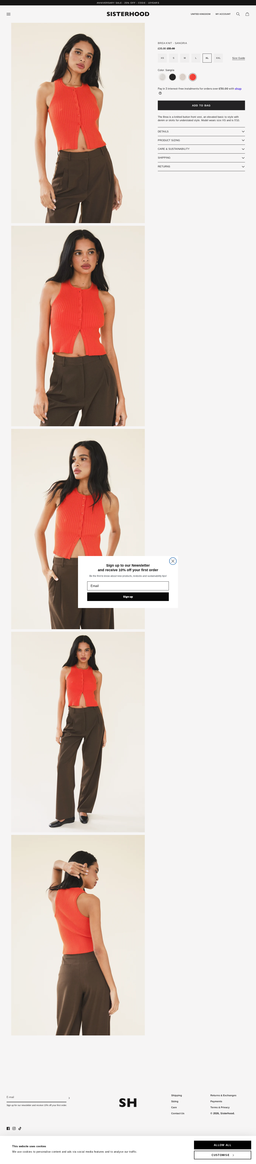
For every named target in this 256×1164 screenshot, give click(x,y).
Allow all (222, 1145)
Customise (221, 1154)
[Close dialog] (172, 561)
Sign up (128, 597)
